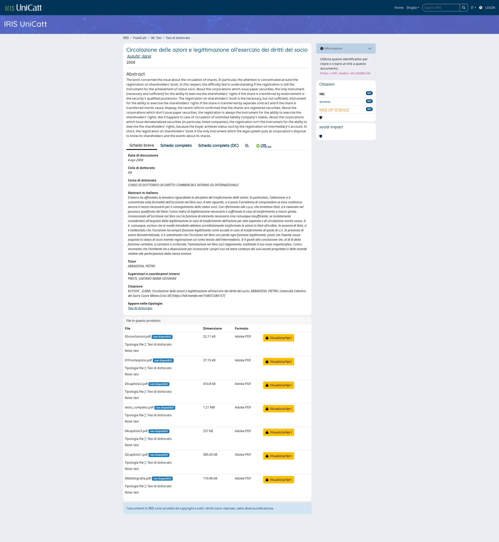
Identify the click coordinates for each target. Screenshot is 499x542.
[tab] (247, 145)
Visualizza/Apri (280, 338)
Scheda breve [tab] (141, 145)
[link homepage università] (23, 7)
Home (399, 7)
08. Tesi (156, 38)
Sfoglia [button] (412, 7)
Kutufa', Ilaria (139, 56)
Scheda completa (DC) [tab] (218, 145)
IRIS (126, 38)
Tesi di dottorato (178, 38)
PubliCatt (140, 38)
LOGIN (490, 7)
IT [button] (472, 7)
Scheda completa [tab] (176, 145)
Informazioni (332, 48)
